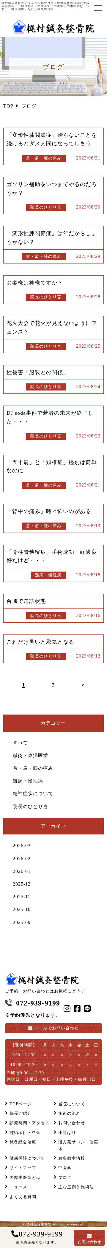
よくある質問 (23, 1197)
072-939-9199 (39, 1237)
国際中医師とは (25, 1177)
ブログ (65, 1177)
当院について (71, 1104)
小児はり (67, 1132)
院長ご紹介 (21, 1113)
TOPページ (21, 1104)
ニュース (18, 1187)
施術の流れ (69, 1113)
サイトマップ (23, 1168)
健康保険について (27, 1158)
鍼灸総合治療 (23, 1142)
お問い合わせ (56, 1028)
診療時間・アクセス (30, 1123)
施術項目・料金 (25, 1132)
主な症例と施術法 (76, 1187)
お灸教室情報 (71, 1158)
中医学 (65, 1168)
